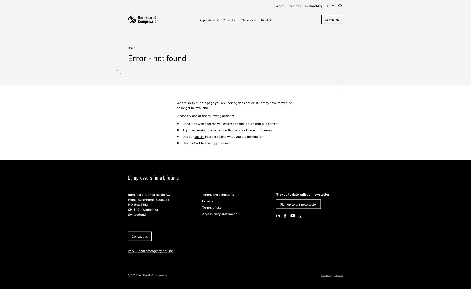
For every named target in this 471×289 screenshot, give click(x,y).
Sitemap (265, 130)
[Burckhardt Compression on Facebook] (285, 217)
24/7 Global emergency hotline (150, 250)
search (199, 136)
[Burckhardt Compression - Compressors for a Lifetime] (143, 19)
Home (250, 130)
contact (195, 143)
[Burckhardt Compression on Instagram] (300, 217)
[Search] (340, 5)
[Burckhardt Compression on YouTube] (292, 217)
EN (328, 6)
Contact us (332, 19)
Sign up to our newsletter (298, 204)
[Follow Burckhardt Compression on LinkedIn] (278, 217)
